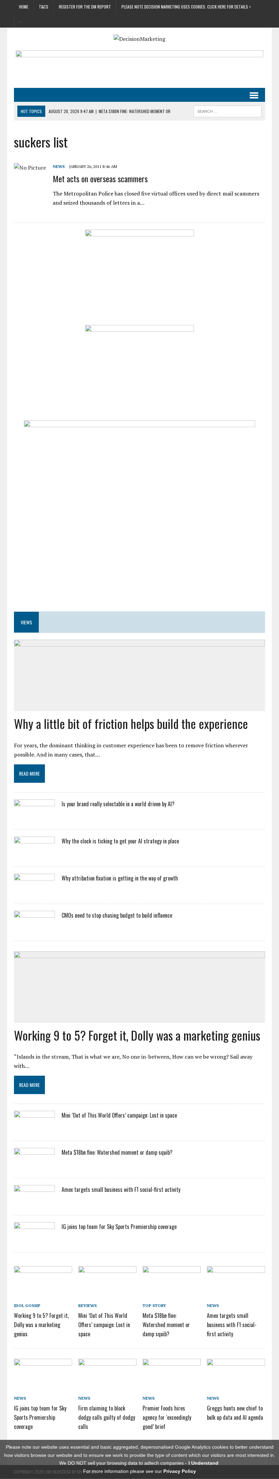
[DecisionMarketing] (139, 39)
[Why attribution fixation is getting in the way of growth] (34, 892)
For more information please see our (139, 1471)
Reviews (87, 1305)
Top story (154, 1305)
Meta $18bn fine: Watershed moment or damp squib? (117, 1152)
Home (23, 7)
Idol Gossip (27, 1305)
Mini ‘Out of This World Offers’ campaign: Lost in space (119, 1115)
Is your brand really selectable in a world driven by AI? (118, 804)
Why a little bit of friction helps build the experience (131, 723)
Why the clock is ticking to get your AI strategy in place (120, 841)
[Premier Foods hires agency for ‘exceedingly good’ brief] (172, 1386)
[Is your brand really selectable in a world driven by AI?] (34, 817)
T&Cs (43, 7)
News (59, 166)
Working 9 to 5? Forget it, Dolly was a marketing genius (137, 1035)
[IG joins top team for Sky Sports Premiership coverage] (34, 1240)
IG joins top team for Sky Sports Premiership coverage (119, 1227)
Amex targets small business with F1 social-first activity (121, 1189)
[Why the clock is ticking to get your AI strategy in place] (34, 854)
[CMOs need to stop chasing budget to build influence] (34, 929)
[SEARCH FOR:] (228, 110)
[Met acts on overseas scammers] (30, 167)
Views (26, 622)
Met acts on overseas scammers (100, 178)
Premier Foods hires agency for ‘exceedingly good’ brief (167, 1417)
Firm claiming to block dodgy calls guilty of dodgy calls (106, 1417)
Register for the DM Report (85, 7)
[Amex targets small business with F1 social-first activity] (34, 1203)
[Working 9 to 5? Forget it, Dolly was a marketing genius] (43, 1294)
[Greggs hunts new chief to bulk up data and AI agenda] (236, 1386)
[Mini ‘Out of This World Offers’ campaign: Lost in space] (34, 1129)
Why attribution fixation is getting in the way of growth (120, 878)
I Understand (203, 1463)
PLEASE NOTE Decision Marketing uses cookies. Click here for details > (186, 7)
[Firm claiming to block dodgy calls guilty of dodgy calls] (107, 1386)
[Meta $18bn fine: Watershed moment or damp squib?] (34, 1166)
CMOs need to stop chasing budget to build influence (117, 915)
